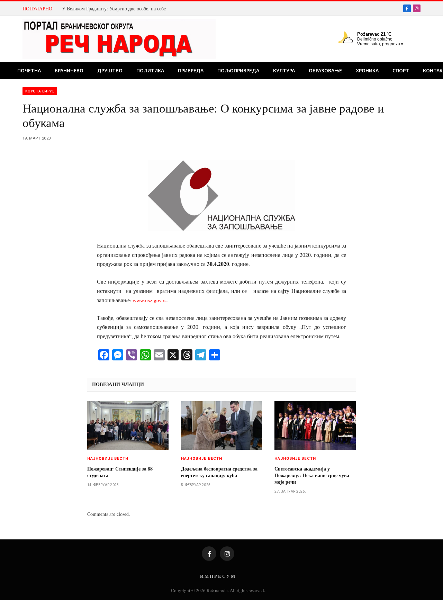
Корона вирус (39, 91)
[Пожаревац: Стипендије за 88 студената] (128, 425)
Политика (150, 70)
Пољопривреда (238, 70)
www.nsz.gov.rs (149, 300)
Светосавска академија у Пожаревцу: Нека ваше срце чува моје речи (311, 475)
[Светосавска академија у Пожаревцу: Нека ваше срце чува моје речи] (315, 425)
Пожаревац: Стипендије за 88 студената (120, 471)
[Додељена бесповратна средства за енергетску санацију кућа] (221, 425)
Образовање (325, 70)
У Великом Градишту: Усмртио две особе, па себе (114, 9)
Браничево (69, 70)
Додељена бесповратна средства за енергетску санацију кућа (219, 471)
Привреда (191, 70)
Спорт (400, 70)
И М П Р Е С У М (217, 576)
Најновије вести (108, 458)
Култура (284, 70)
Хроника (367, 70)
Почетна (29, 70)
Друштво (110, 70)
